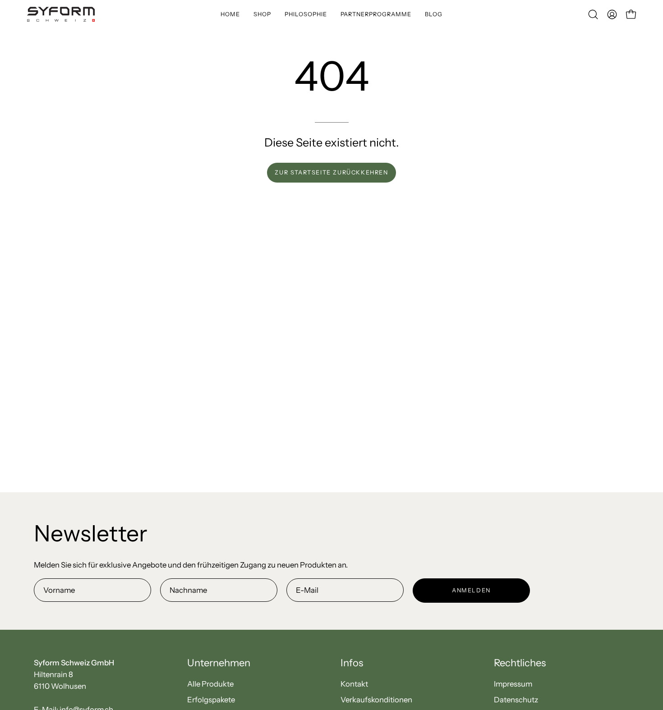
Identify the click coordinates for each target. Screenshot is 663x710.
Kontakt (354, 683)
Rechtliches (520, 663)
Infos (352, 663)
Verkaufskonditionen (376, 699)
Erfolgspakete (211, 699)
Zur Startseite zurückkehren (331, 172)
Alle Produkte (210, 683)
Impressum (513, 683)
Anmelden (471, 590)
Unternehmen (218, 663)
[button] (306, 14)
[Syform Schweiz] (61, 14)
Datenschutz (516, 699)
